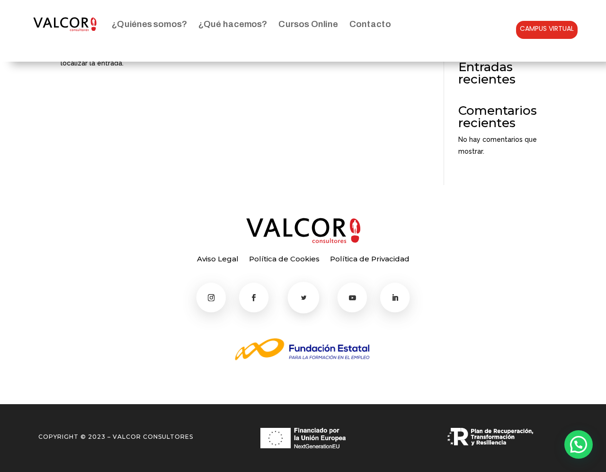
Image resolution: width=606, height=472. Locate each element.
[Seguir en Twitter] (304, 298)
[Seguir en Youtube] (352, 298)
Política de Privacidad (370, 259)
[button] (578, 444)
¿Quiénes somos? (149, 24)
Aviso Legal (218, 259)
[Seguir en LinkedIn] (395, 298)
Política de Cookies (284, 259)
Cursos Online (308, 24)
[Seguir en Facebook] (254, 298)
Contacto (370, 24)
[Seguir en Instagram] (211, 298)
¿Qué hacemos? (232, 24)
